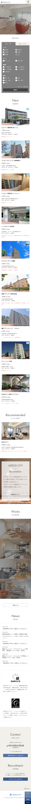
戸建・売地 (20, 60)
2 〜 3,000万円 (20, 67)
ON (24, 86)
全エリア (17, 54)
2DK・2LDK (7, 80)
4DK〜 (6, 82)
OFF (27, 86)
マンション (7, 60)
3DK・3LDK (20, 80)
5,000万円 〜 (8, 71)
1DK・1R (7, 78)
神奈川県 (19, 49)
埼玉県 (6, 52)
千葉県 (19, 52)
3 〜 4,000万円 (8, 69)
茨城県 (6, 54)
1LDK (18, 78)
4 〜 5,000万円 (20, 69)
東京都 (6, 49)
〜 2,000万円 (8, 67)
